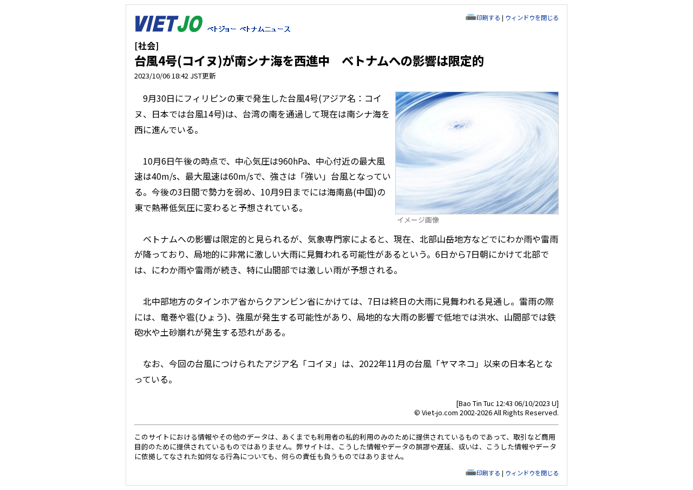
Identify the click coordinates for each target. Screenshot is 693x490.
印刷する (488, 17)
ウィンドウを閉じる (532, 17)
